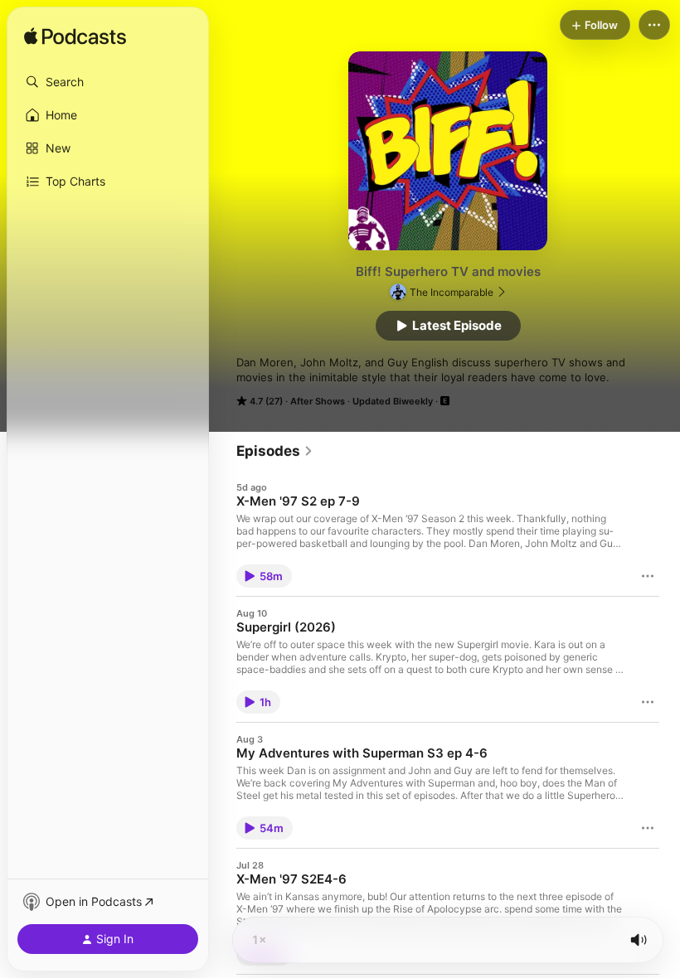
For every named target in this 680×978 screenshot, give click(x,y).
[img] (75, 37)
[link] (274, 451)
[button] (107, 82)
